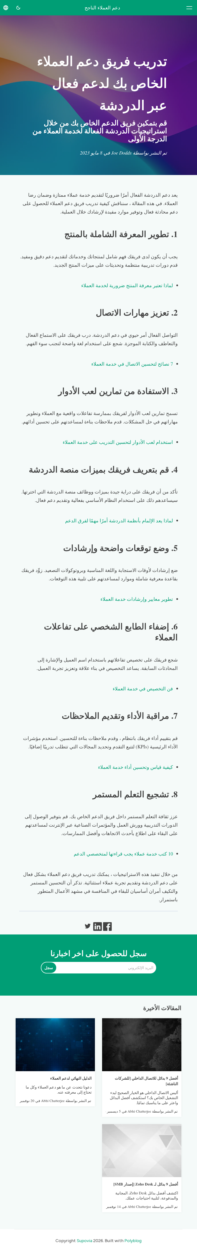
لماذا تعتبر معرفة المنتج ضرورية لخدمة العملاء (127, 285)
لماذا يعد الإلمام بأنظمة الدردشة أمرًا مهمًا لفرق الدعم (119, 520)
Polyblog (133, 1241)
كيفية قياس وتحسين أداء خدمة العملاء (135, 767)
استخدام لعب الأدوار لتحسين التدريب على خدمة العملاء (118, 442)
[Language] (6, 7)
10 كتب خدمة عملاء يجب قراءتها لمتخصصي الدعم (123, 853)
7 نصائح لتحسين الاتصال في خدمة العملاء (132, 364)
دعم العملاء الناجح (102, 8)
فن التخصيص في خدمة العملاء (143, 688)
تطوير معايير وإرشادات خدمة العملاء (136, 599)
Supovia (84, 1241)
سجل (48, 968)
